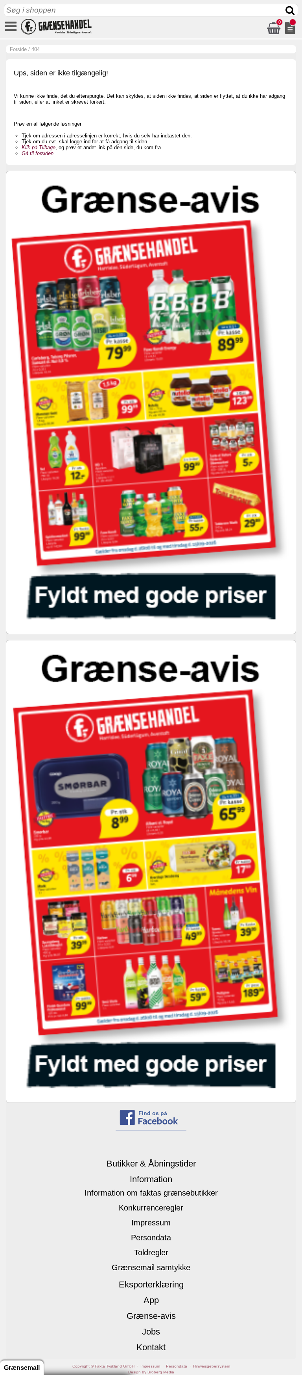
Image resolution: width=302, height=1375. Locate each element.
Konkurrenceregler (151, 1207)
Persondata (151, 1237)
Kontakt (151, 1347)
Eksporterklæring (151, 1284)
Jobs (151, 1332)
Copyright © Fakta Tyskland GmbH (103, 1366)
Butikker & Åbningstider (151, 1163)
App (151, 1300)
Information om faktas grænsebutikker (151, 1192)
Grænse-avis (151, 1316)
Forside (18, 49)
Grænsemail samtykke (151, 1267)
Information (151, 1179)
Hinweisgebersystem (211, 1366)
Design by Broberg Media (151, 1372)
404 (35, 49)
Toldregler (151, 1252)
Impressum (151, 1222)
